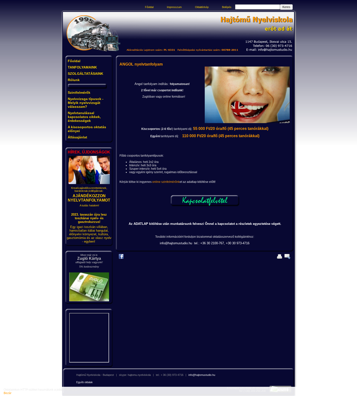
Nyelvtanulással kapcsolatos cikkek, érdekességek (84, 117)
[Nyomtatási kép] (279, 259)
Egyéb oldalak (84, 382)
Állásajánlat (77, 137)
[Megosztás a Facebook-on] (122, 258)
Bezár (7, 393)
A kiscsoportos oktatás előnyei (87, 129)
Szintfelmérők (79, 92)
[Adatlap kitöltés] (204, 205)
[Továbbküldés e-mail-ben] (286, 259)
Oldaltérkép (202, 7)
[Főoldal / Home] (94, 52)
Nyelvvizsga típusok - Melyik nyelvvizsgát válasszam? (85, 103)
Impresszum (174, 7)
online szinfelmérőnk (166, 182)
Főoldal (149, 7)
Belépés (226, 7)
